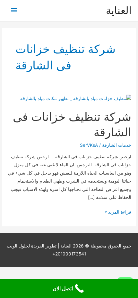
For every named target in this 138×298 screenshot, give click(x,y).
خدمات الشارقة (116, 145)
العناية (119, 10)
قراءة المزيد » (118, 212)
